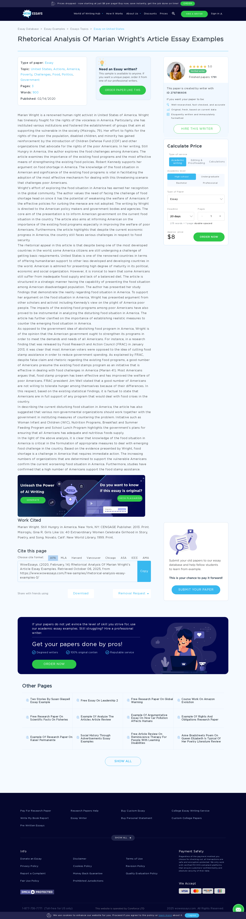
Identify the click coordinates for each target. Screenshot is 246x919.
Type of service (178, 154)
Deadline (172, 209)
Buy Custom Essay (133, 811)
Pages (201, 209)
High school (182, 177)
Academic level (176, 171)
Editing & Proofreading (196, 161)
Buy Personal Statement (136, 818)
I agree (192, 915)
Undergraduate (210, 177)
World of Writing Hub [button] (87, 14)
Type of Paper (175, 192)
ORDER (187, 3)
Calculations (217, 162)
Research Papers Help (85, 811)
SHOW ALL (121, 838)
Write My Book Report (34, 818)
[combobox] (196, 199)
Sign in (215, 14)
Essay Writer (79, 818)
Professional (210, 183)
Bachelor (181, 183)
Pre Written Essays (32, 826)
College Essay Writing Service (191, 811)
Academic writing (177, 161)
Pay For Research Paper (35, 811)
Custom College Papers (187, 818)
